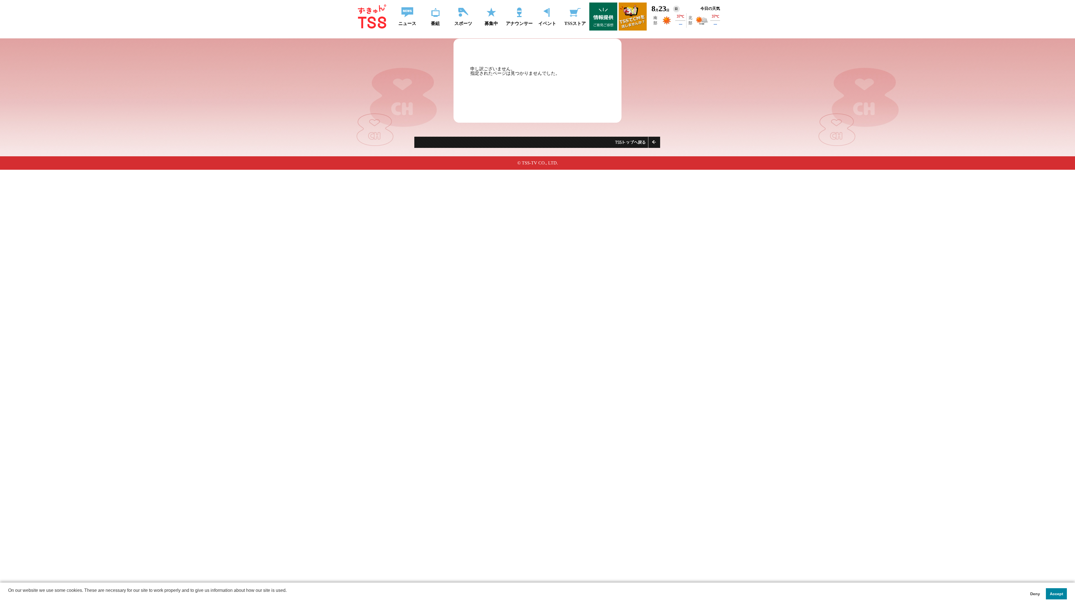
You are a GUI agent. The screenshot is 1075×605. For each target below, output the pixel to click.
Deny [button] (1035, 594)
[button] (9, 598)
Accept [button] (1056, 594)
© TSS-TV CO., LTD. (537, 162)
